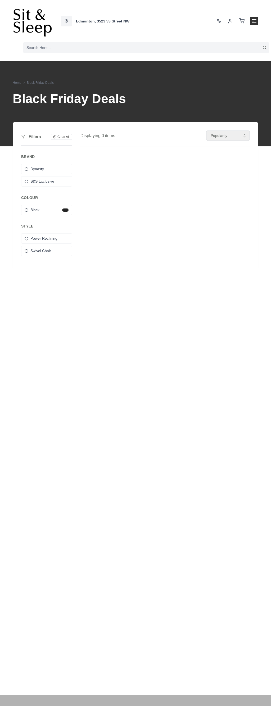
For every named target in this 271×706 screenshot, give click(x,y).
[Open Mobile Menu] (254, 21)
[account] (230, 21)
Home (17, 83)
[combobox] (146, 47)
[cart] (242, 21)
